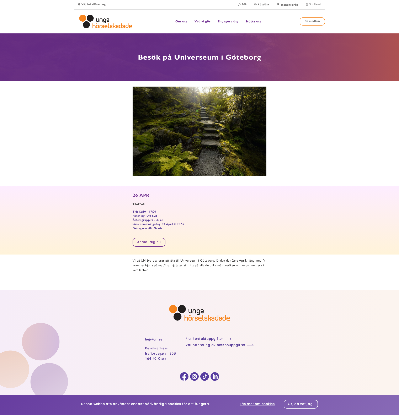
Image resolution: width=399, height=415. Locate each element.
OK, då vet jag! (301, 404)
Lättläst (263, 4)
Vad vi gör (203, 21)
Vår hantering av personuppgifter (215, 345)
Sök (244, 4)
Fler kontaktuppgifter (204, 339)
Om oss (181, 21)
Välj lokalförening (93, 4)
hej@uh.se (154, 339)
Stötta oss (253, 21)
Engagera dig (228, 21)
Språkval (315, 4)
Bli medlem (312, 21)
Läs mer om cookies (257, 404)
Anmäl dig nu (149, 242)
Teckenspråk (289, 4)
